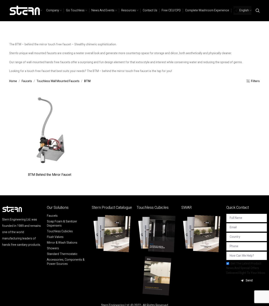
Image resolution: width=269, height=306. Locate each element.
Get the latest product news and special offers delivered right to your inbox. (245, 268)
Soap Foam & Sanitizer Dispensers (62, 223)
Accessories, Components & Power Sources (65, 262)
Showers (53, 248)
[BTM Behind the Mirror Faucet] (49, 130)
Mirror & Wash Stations (62, 243)
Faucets (27, 81)
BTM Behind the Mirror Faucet (49, 174)
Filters (255, 81)
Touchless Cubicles (60, 231)
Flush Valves (55, 237)
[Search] (257, 10)
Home (13, 81)
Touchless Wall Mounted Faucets (58, 81)
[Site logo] (25, 10)
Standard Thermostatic (62, 254)
